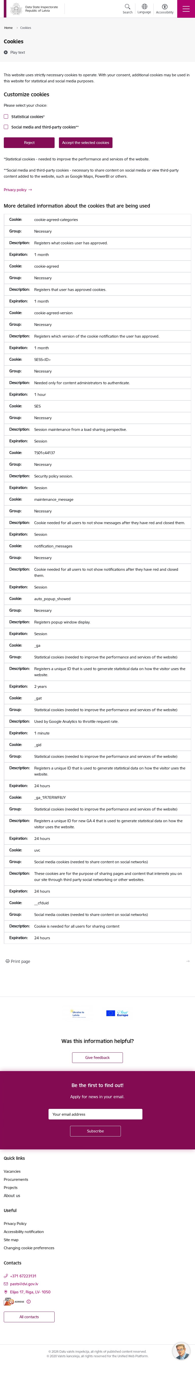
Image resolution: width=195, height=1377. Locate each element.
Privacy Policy (15, 1223)
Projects (11, 1187)
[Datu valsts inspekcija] (34, 9)
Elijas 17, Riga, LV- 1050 (30, 1292)
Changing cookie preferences (29, 1247)
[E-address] (14, 1301)
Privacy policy (15, 189)
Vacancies (12, 1171)
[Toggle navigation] (186, 9)
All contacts (29, 1316)
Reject (29, 142)
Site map (11, 1239)
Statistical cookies (27, 116)
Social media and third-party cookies (44, 127)
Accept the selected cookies (85, 142)
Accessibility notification (24, 1231)
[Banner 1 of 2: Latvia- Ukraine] (78, 1013)
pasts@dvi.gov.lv (24, 1283)
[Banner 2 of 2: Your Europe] (117, 1013)
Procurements (16, 1179)
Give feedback (97, 1057)
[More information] (28, 1301)
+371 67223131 (23, 1276)
